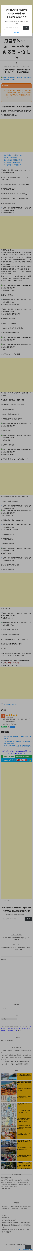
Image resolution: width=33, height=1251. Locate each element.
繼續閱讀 (16, 32)
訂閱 (26, 28)
